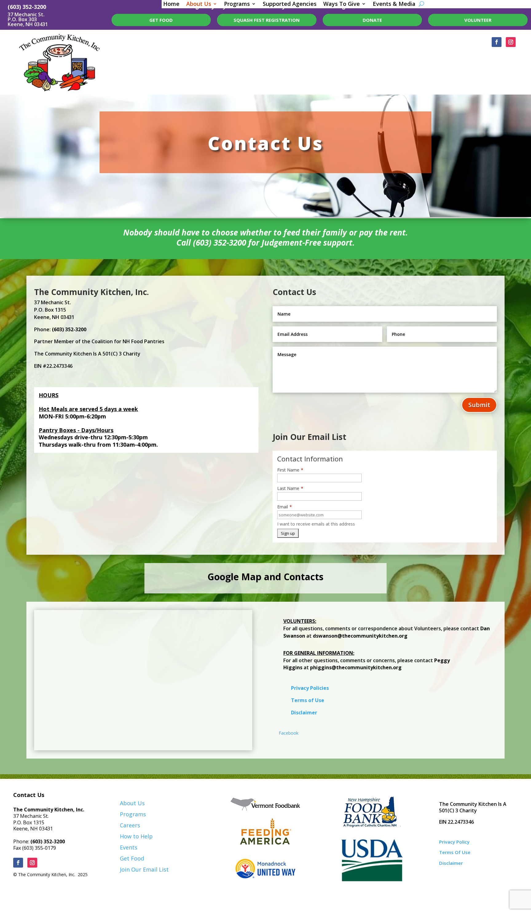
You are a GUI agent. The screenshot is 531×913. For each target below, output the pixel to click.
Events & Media (394, 4)
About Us (198, 4)
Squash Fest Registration (267, 20)
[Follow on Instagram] (511, 42)
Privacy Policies (310, 688)
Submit (479, 405)
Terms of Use (307, 700)
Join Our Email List (144, 869)
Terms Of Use (454, 852)
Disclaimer (304, 712)
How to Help (136, 836)
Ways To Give (341, 4)
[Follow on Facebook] (497, 42)
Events (128, 847)
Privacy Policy (454, 842)
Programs (237, 4)
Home (171, 4)
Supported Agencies (290, 4)
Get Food (132, 858)
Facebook (288, 733)
